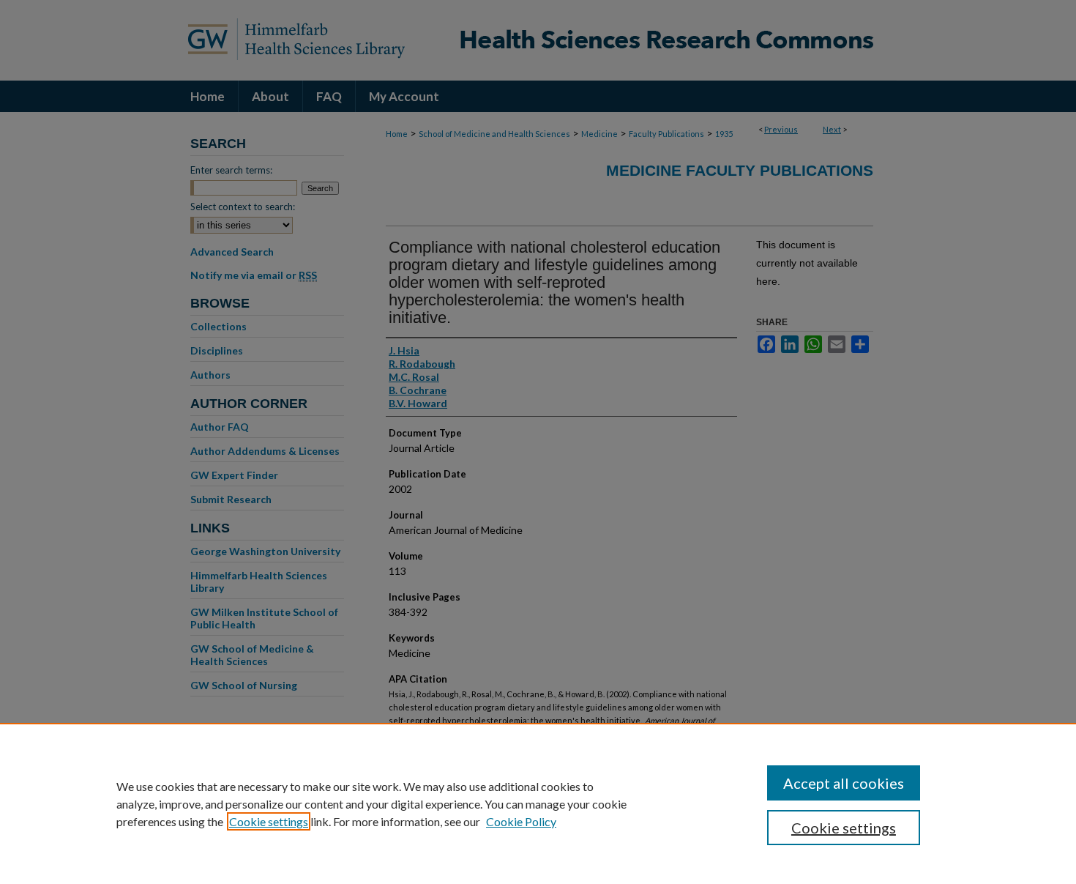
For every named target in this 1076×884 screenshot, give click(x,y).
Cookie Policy (521, 821)
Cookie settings (268, 821)
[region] (538, 803)
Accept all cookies (843, 783)
